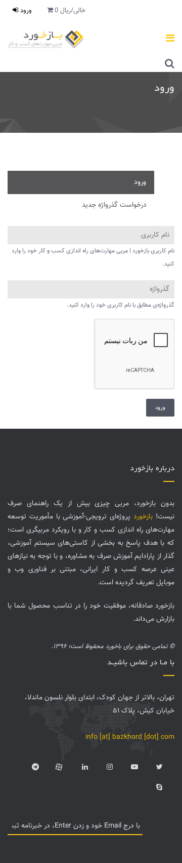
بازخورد (143, 516)
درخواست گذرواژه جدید (114, 205)
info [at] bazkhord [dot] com (129, 737)
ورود (25, 11)
